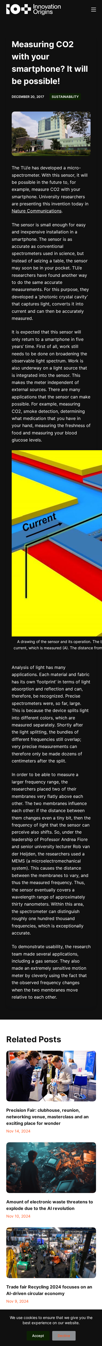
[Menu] (93, 9)
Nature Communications (36, 211)
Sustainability (65, 97)
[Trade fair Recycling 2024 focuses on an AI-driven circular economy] (51, 1252)
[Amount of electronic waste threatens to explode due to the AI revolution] (51, 1167)
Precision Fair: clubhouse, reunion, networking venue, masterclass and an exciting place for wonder (47, 1116)
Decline (64, 1335)
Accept (38, 1335)
